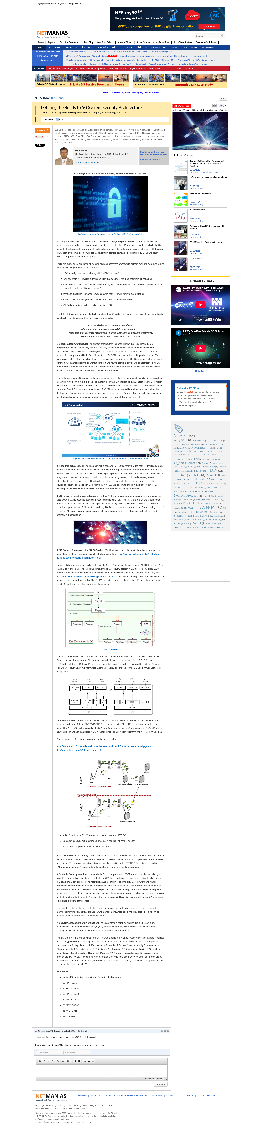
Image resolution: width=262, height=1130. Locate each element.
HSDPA (191, 466)
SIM (224, 508)
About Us (77, 4)
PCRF (219, 499)
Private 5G (189, 503)
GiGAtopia (215, 459)
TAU (188, 519)
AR (215, 440)
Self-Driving (192, 516)
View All (181, 435)
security (204, 527)
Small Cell (203, 516)
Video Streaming (214, 519)
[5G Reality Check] (180, 210)
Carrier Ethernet (179, 451)
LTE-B (222, 483)
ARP (221, 440)
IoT (183, 474)
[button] (40, 1061)
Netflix (210, 491)
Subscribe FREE (186, 388)
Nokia (198, 499)
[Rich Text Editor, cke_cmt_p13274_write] (101, 1071)
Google (205, 463)
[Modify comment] (161, 1031)
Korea (210, 475)
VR (201, 519)
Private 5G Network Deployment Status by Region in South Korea (131, 92)
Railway (215, 503)
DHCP (206, 455)
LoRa (200, 487)
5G (183, 439)
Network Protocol (186, 495)
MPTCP (177, 491)
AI (209, 440)
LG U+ (178, 483)
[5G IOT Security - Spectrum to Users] (180, 242)
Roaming (177, 508)
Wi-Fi (197, 523)
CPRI (219, 448)
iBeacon (196, 527)
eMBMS (187, 527)
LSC (188, 483)
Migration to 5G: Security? (201, 194)
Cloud (176, 455)
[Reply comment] (167, 1031)
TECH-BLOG (58, 98)
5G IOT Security (197, 258)
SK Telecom (198, 511)
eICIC (178, 527)
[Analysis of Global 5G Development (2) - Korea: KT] (180, 226)
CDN (212, 448)
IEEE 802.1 (189, 471)
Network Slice (209, 496)
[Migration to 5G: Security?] (180, 194)
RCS (208, 503)
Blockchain (178, 448)
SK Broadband (181, 512)
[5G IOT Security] (180, 259)
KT (196, 474)
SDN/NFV (207, 507)
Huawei (179, 471)
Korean (69, 4)
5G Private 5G (199, 440)
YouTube (211, 523)
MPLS (215, 487)
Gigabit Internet (184, 462)
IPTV (213, 470)
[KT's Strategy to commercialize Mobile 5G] (180, 177)
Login (39, 4)
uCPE (220, 527)
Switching (178, 519)
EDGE (214, 455)
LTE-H (176, 487)
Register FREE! (49, 4)
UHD (195, 519)
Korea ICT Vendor (218, 479)
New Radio (187, 499)
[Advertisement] (200, 556)
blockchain (223, 523)
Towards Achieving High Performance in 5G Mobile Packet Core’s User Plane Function (207, 163)
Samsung (216, 512)
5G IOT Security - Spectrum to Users (206, 242)
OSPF (205, 499)
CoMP (184, 454)
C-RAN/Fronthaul (195, 447)
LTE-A (211, 483)
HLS (183, 466)
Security (178, 515)
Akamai (184, 444)
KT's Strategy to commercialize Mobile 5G (208, 177)
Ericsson (188, 459)
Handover (222, 466)
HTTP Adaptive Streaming (206, 466)
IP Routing (201, 470)
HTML (61, 119)
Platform (177, 503)
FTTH (197, 458)
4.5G (176, 440)
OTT (212, 499)
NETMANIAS (42, 98)
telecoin (212, 527)
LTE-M (184, 487)
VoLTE (177, 523)
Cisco (220, 451)
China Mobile (210, 451)
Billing (221, 444)
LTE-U (192, 487)
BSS (205, 444)
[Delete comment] (164, 1031)
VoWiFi (187, 523)
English (61, 4)
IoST (176, 475)
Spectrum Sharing (216, 516)
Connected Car (196, 455)
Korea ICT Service (196, 479)
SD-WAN (189, 507)
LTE (196, 482)
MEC (209, 487)
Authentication (195, 444)
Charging (191, 451)
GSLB (205, 459)
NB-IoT (201, 491)
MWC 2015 (188, 491)
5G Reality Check (197, 210)
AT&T (176, 444)
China (200, 451)
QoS (201, 503)
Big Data (213, 444)
